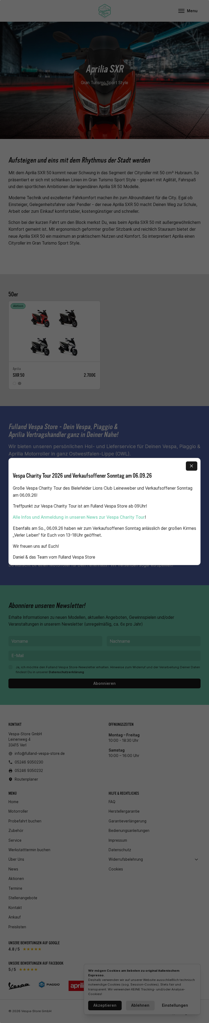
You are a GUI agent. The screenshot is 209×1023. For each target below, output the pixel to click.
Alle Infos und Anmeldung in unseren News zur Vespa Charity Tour (79, 517)
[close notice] (191, 466)
